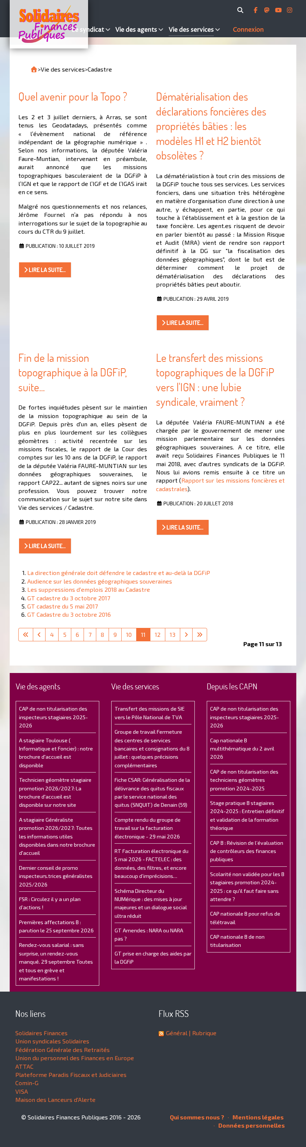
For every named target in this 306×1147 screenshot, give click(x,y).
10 (129, 634)
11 (143, 634)
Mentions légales (257, 1117)
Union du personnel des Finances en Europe (74, 1057)
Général (176, 1032)
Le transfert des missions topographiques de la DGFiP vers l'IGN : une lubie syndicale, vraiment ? (215, 379)
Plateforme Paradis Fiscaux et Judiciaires (71, 1074)
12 (157, 634)
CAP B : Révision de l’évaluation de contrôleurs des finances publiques (246, 851)
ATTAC (24, 1066)
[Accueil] (40, 24)
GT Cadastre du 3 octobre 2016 (69, 614)
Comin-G (26, 1082)
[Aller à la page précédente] (39, 634)
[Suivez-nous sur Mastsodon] (267, 10)
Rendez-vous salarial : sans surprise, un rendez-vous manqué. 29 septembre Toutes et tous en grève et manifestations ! (56, 962)
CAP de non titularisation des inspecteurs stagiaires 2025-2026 (53, 717)
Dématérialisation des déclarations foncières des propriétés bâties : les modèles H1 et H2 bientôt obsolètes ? (211, 125)
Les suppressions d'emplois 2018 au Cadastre (88, 589)
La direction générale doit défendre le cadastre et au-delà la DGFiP (118, 572)
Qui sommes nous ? (197, 1117)
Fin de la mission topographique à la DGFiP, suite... (72, 372)
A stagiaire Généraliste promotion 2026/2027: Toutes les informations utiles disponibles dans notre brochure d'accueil (57, 836)
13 (172, 634)
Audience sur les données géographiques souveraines (99, 581)
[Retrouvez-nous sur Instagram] (289, 10)
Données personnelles (251, 1125)
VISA (21, 1091)
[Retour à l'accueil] (34, 69)
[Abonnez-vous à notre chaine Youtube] (279, 10)
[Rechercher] (242, 10)
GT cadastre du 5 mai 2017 (62, 606)
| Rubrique (201, 1032)
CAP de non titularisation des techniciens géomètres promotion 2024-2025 (244, 779)
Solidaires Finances (41, 1032)
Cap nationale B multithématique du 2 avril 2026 (242, 748)
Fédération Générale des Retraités (62, 1049)
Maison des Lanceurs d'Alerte (55, 1099)
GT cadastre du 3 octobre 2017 (68, 597)
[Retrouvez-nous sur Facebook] (256, 10)
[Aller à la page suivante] (186, 634)
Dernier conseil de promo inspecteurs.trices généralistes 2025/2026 (56, 876)
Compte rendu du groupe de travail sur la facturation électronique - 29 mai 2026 (148, 828)
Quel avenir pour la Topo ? (72, 96)
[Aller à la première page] (25, 634)
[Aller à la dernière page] (199, 634)
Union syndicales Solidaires (52, 1041)
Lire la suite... (47, 270)
